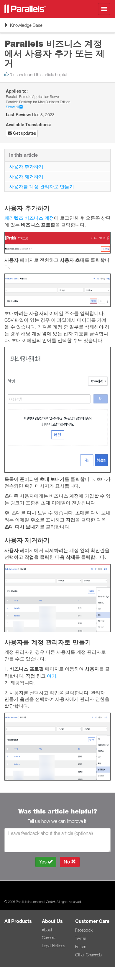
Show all (12, 107)
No (67, 862)
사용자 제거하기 (26, 176)
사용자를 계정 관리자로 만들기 (41, 186)
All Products (18, 921)
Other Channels (88, 955)
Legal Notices (53, 945)
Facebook (83, 930)
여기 (51, 675)
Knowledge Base (23, 27)
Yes (43, 862)
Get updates (24, 133)
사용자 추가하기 (26, 166)
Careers (48, 938)
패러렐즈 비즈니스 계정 (29, 218)
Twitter (80, 938)
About (47, 930)
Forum (80, 946)
